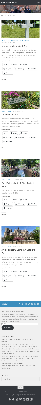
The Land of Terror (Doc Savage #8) (12, 363)
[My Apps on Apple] (22, 304)
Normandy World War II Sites (14, 46)
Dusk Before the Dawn (9, 2)
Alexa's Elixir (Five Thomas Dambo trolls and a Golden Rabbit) (20, 349)
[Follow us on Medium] (35, 304)
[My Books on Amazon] (19, 304)
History (10, 40)
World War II (24, 40)
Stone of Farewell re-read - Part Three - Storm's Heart (18, 358)
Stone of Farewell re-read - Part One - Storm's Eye (17, 344)
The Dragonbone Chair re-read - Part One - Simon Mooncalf (20, 356)
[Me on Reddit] (32, 304)
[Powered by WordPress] (13, 394)
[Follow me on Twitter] (29, 304)
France (3, 40)
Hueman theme (30, 395)
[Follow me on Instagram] (25, 304)
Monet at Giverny (9, 114)
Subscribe (7, 328)
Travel (16, 40)
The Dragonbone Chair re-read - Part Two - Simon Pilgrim (19, 346)
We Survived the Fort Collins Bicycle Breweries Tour (17, 361)
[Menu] (38, 2)
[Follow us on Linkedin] (38, 304)
